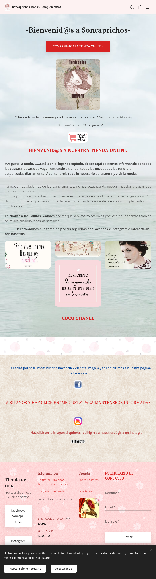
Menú (147, 7)
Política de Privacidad (51, 480)
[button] (132, 7)
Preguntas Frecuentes (52, 491)
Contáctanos (87, 491)
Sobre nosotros (89, 480)
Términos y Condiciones (53, 484)
